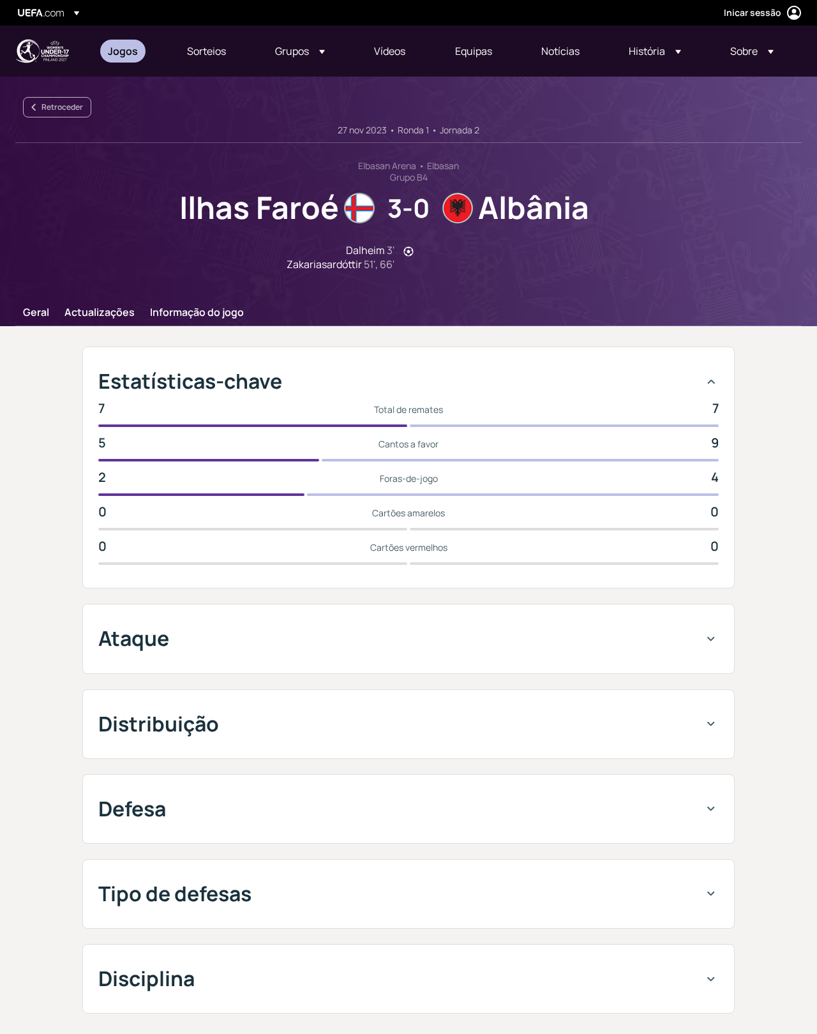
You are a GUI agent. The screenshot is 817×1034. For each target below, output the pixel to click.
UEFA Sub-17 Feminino (42, 51)
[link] (123, 51)
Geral (36, 312)
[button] (300, 51)
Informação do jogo (197, 312)
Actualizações (99, 312)
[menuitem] (131, 51)
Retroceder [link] (62, 106)
